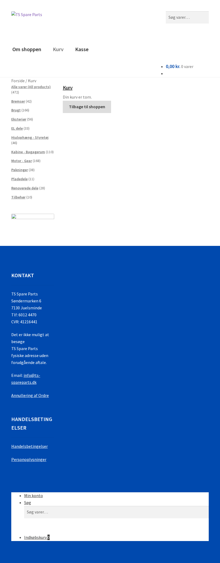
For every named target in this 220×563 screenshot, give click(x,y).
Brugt (16, 110)
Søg (27, 502)
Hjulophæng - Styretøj (30, 137)
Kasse (82, 49)
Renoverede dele (24, 188)
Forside (18, 80)
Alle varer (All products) (31, 86)
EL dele (17, 128)
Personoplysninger (28, 459)
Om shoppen (26, 49)
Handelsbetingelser (29, 446)
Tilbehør (18, 197)
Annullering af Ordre (30, 395)
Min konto (33, 495)
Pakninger (19, 169)
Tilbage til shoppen (87, 106)
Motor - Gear (21, 160)
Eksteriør (18, 119)
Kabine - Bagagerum (28, 151)
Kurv (58, 49)
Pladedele (19, 179)
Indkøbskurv (37, 537)
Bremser (18, 101)
